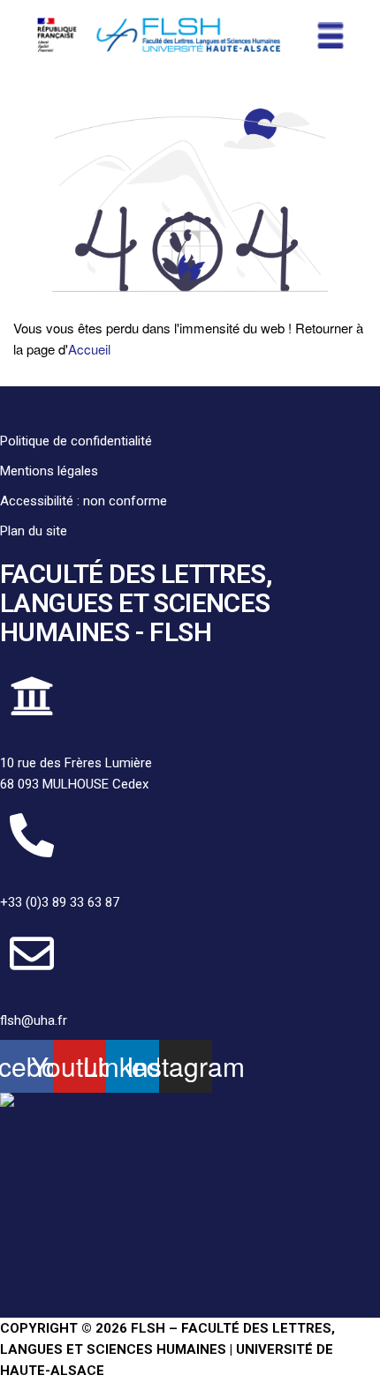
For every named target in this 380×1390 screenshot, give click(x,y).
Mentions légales (49, 471)
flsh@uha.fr (33, 1020)
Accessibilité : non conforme (83, 501)
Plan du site (33, 531)
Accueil (89, 349)
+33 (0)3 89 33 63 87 (59, 902)
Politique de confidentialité (76, 441)
